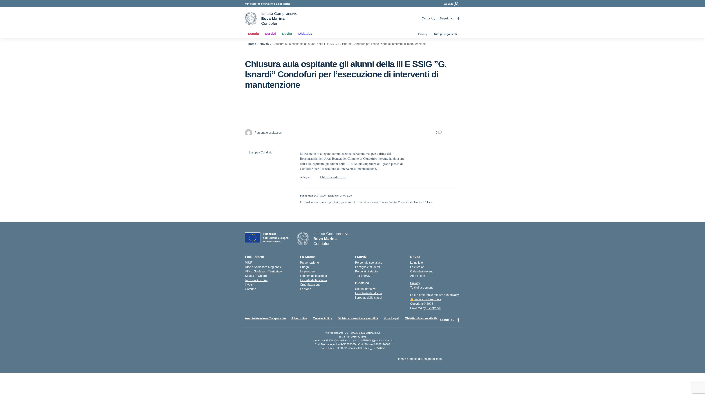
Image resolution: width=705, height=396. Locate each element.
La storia (305, 289)
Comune (250, 289)
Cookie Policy (322, 318)
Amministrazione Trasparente (265, 318)
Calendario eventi (421, 271)
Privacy (422, 34)
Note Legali (391, 318)
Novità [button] (287, 34)
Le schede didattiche (368, 293)
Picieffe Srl (433, 308)
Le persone (307, 271)
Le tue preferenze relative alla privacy (434, 294)
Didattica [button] (305, 34)
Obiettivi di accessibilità (421, 318)
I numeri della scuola (313, 275)
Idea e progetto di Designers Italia (420, 358)
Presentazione (309, 262)
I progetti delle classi (368, 297)
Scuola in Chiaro (256, 275)
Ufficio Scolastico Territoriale (263, 271)
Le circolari (417, 267)
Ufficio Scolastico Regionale (263, 267)
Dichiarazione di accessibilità (358, 318)
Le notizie (416, 262)
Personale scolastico (368, 262)
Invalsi (249, 284)
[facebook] (458, 18)
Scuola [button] (253, 34)
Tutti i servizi (363, 275)
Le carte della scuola (313, 280)
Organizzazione (310, 284)
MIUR (248, 262)
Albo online (417, 275)
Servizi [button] (270, 34)
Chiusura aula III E (333, 177)
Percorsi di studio (366, 271)
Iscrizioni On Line (256, 280)
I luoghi (305, 267)
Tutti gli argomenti (445, 34)
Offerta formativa (365, 288)
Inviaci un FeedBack (425, 299)
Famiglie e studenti (367, 267)
